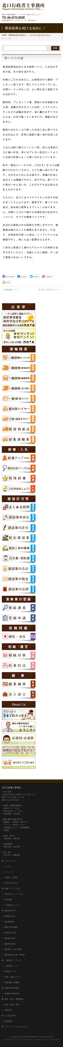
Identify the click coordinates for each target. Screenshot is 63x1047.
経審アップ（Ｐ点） (13, 889)
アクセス (8, 866)
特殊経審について (10, 289)
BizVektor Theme (32, 1039)
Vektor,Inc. (46, 1039)
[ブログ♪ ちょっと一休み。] (18, 718)
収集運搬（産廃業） (13, 982)
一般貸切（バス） (12, 966)
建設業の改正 (10, 916)
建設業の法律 (10, 933)
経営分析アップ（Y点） (14, 894)
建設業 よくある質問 (13, 949)
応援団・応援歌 (11, 877)
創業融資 (8, 1021)
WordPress (17, 1039)
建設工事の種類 (11, 927)
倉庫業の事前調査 (12, 988)
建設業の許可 (10, 910)
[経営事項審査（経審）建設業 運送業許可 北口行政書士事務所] (23, 8)
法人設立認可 (10, 1015)
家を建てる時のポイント (50, 289)
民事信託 (8, 1010)
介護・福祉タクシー (13, 977)
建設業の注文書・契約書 (15, 955)
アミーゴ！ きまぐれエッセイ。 (18, 1027)
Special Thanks (11, 883)
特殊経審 (8, 899)
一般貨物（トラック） (14, 960)
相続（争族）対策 (12, 1005)
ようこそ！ (9, 872)
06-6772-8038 (16, 17)
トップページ (10, 861)
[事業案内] (18, 730)
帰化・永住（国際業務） (15, 999)
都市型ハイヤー (11, 971)
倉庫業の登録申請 (12, 994)
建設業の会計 (10, 938)
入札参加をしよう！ (13, 905)
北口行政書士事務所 (28, 1037)
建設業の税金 (10, 944)
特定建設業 (9, 922)
